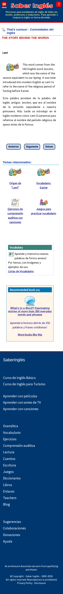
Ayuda (7, 541)
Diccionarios (12, 478)
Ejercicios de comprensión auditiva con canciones (15, 215)
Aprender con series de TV (22, 402)
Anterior (13, 146)
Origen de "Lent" (15, 185)
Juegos (8, 472)
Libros (7, 485)
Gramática (10, 426)
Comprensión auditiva (19, 445)
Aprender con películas (20, 396)
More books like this (30, 334)
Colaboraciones (14, 528)
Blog (6, 504)
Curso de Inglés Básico (19, 378)
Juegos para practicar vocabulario (43, 211)
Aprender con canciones (20, 409)
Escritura (9, 465)
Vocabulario (12, 432)
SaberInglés (14, 360)
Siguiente (32, 146)
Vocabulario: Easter (43, 185)
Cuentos (9, 459)
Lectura (8, 452)
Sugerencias (12, 522)
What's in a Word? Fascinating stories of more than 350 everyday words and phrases (30, 311)
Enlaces (8, 491)
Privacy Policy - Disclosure (31, 583)
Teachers (9, 498)
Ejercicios (9, 439)
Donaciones (11, 535)
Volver (49, 146)
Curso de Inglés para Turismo (24, 384)
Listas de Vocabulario (21, 271)
